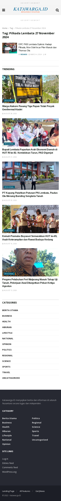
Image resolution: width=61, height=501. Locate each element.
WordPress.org (9, 471)
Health (6, 321)
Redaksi (24, 54)
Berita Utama (10, 310)
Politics (7, 349)
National (7, 338)
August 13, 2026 (10, 290)
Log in (5, 458)
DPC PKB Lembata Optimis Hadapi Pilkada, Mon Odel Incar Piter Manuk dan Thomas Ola (37, 47)
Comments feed (10, 467)
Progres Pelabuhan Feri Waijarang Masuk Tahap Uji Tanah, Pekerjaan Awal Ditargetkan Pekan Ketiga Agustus (29, 282)
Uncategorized (11, 378)
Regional (9, 100)
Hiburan (7, 327)
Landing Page (8, 491)
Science (6, 361)
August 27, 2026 (10, 157)
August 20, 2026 (10, 200)
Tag (11, 28)
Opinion (6, 344)
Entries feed (8, 463)
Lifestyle (7, 332)
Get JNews (40, 491)
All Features (25, 491)
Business (7, 315)
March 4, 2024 (36, 54)
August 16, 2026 (10, 244)
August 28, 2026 (10, 113)
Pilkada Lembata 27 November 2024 (30, 28)
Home (4, 28)
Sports (6, 366)
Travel (6, 372)
